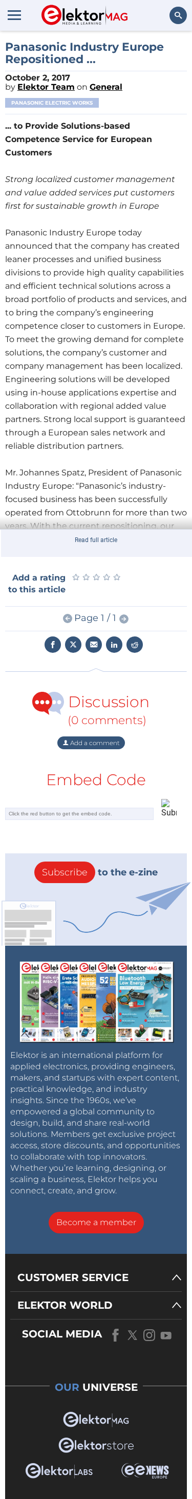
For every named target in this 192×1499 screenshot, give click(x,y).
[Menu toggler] (14, 15)
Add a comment (94, 743)
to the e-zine (100, 872)
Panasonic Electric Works (52, 102)
